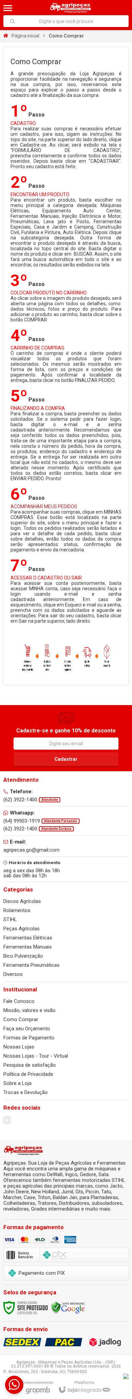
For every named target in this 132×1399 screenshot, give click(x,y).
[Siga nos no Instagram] (7, 1120)
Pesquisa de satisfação (29, 1065)
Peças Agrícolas (21, 929)
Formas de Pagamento (28, 1038)
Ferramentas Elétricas (27, 938)
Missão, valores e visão (29, 1010)
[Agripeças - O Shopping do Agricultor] (70, 8)
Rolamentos (16, 910)
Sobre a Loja (17, 1083)
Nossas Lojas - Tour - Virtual (35, 1056)
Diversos (13, 974)
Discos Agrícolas (22, 901)
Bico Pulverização (23, 956)
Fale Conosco (19, 1001)
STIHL (10, 919)
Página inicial (25, 35)
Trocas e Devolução (25, 1092)
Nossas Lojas (18, 1047)
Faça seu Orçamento (26, 1029)
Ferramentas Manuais (27, 947)
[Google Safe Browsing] (68, 1307)
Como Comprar (20, 1019)
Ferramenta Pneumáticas (31, 965)
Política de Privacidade (28, 1074)
